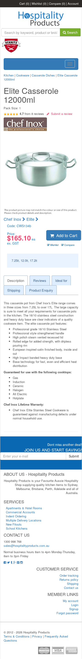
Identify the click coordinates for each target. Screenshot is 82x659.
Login (74, 605)
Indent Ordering (16, 516)
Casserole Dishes (43, 75)
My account (70, 601)
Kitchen (9, 75)
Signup (73, 609)
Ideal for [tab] (61, 280)
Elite (31, 219)
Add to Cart (65, 235)
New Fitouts (14, 524)
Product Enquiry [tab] (41, 290)
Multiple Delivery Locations (23, 520)
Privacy (37, 636)
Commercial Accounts (20, 512)
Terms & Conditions (17, 636)
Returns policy (68, 579)
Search (72, 32)
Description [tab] (15, 280)
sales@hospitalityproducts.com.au (26, 545)
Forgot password (67, 613)
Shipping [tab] (13, 290)
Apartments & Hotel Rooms (24, 508)
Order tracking (69, 575)
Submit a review (60, 114)
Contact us (71, 587)
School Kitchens (17, 528)
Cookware (22, 75)
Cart (24, 3)
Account (73, 3)
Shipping (72, 583)
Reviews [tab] (39, 280)
